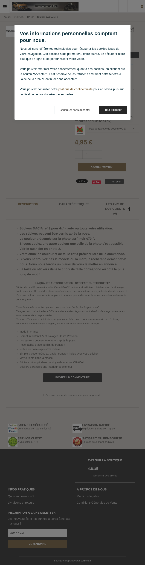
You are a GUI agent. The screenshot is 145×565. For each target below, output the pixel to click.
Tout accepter (113, 109)
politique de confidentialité (75, 89)
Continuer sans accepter (75, 110)
